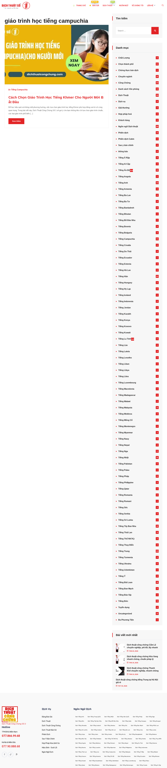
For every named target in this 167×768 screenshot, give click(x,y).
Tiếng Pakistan (125, 464)
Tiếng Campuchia (19, 90)
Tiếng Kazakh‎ (124, 314)
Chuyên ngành (125, 77)
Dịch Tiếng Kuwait (80, 760)
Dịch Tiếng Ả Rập (139, 752)
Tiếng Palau (123, 470)
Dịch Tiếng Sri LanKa (81, 730)
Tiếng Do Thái (124, 251)
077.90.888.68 (11, 746)
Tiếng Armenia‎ (125, 189)
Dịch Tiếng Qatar (80, 765)
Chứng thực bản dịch (128, 70)
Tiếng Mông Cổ (125, 420)
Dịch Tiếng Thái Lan (81, 752)
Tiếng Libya (123, 370)
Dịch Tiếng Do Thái (137, 743)
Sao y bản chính (125, 145)
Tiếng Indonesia (125, 301)
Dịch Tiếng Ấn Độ (109, 756)
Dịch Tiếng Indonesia (141, 747)
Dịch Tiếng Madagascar (109, 765)
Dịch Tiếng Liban (93, 734)
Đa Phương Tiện (126, 620)
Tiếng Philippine (125, 482)
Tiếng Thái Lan (125, 532)
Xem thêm (16, 121)
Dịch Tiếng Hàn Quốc (123, 716)
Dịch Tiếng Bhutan (154, 756)
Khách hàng (124, 120)
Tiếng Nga (123, 451)
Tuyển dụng (123, 607)
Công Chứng (124, 83)
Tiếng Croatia (124, 245)
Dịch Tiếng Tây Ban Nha (95, 721)
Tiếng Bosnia (124, 226)
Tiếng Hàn (123, 276)
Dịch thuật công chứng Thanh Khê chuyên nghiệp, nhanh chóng (143, 669)
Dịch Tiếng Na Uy (120, 734)
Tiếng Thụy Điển (126, 545)
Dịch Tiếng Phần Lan (153, 725)
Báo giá (95, 4)
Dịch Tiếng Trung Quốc (94, 716)
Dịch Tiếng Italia (126, 721)
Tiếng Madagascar (126, 395)
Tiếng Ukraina (124, 564)
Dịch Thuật (123, 95)
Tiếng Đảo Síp (124, 595)
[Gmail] (16, 754)
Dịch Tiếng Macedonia (124, 756)
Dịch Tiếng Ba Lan (124, 730)
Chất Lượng (124, 58)
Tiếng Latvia (124, 351)
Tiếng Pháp (123, 476)
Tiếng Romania (125, 495)
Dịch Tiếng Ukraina (109, 725)
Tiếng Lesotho (125, 358)
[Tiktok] (10, 754)
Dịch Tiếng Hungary (140, 721)
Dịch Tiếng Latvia (151, 730)
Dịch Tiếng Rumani (109, 743)
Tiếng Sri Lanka (125, 520)
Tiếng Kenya (124, 320)
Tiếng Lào (123, 345)
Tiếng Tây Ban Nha (127, 526)
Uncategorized (125, 614)
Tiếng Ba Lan (124, 195)
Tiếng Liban (123, 364)
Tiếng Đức (123, 601)
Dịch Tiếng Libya (80, 734)
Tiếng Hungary (125, 283)
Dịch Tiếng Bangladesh (135, 734)
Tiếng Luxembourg (127, 383)
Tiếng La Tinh (126, 339)
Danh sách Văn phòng (128, 89)
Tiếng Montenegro (126, 426)
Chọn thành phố (126, 64)
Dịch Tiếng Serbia (141, 738)
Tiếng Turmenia (125, 557)
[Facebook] (4, 754)
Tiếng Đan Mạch (125, 589)
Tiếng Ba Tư (124, 201)
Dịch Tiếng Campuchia (109, 752)
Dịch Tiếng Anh (79, 716)
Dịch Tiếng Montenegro (126, 765)
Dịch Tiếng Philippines (125, 747)
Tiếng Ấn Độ (125, 170)
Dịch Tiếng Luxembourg (129, 760)
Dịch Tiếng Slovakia (81, 725)
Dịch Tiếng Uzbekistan (112, 760)
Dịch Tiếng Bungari (155, 721)
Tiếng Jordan (124, 308)
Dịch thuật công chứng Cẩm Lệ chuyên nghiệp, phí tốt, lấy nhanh (142, 646)
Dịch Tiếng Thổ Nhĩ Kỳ (111, 738)
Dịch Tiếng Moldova (94, 743)
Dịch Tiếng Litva (138, 730)
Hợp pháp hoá (125, 114)
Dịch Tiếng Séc (123, 725)
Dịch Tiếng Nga (150, 716)
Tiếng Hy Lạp (124, 289)
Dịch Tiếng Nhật (108, 716)
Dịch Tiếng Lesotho (94, 747)
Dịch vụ (121, 101)
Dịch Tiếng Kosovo (80, 756)
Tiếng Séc (123, 507)
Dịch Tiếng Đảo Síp (80, 738)
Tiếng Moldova (125, 414)
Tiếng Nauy (123, 439)
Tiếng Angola (124, 177)
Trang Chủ (81, 5)
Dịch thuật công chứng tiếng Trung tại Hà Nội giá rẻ (137, 681)
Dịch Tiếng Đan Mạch (137, 725)
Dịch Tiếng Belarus (151, 734)
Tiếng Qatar (123, 489)
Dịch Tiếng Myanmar (110, 747)
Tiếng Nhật (123, 458)
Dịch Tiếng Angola (80, 743)
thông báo (123, 151)
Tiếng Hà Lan (124, 270)
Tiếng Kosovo (124, 326)
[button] (163, 5)
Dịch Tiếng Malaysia (124, 752)
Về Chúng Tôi (137, 5)
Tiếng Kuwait (124, 333)
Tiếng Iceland (124, 295)
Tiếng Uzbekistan (126, 570)
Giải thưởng (123, 108)
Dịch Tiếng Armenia (95, 756)
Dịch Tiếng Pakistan (95, 738)
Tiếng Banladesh (126, 208)
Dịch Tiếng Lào (94, 752)
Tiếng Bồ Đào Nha (126, 220)
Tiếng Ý (121, 576)
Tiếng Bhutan (124, 214)
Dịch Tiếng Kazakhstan (95, 760)
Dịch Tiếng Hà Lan (110, 730)
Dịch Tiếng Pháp (137, 716)
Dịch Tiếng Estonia (151, 743)
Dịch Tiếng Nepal (123, 743)
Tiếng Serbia (124, 514)
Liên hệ (150, 5)
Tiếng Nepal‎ (123, 445)
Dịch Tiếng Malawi (153, 752)
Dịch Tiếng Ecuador (139, 756)
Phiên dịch (123, 133)
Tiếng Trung (124, 551)
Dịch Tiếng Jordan (107, 734)
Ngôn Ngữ (123, 5)
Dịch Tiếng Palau (144, 760)
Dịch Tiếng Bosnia (80, 747)
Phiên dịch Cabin (126, 139)
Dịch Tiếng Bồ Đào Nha (112, 721)
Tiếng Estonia (124, 264)
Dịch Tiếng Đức (79, 721)
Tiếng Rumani (124, 501)
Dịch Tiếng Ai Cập (156, 765)
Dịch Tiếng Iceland (95, 725)
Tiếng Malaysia (125, 408)
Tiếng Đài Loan (125, 582)
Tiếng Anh (123, 183)
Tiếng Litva (123, 376)
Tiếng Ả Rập (124, 158)
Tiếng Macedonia (126, 389)
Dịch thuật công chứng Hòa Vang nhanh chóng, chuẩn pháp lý (142, 657)
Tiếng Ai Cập (124, 164)
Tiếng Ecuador (125, 258)
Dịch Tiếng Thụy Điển (155, 738)
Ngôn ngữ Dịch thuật (128, 126)
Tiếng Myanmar (125, 433)
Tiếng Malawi (124, 401)
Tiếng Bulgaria (125, 233)
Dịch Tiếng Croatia (142, 765)
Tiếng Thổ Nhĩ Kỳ (126, 539)
